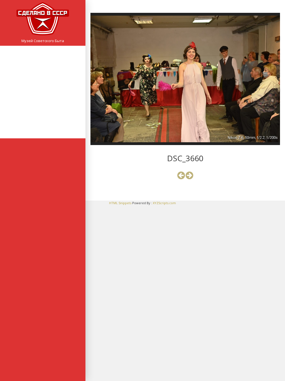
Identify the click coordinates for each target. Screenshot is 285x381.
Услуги (43, 109)
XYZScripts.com (164, 203)
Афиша (43, 65)
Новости (42, 74)
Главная (43, 56)
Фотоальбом (43, 118)
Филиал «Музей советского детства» (42, 83)
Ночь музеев (43, 91)
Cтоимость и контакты (43, 126)
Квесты (43, 100)
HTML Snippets (120, 203)
